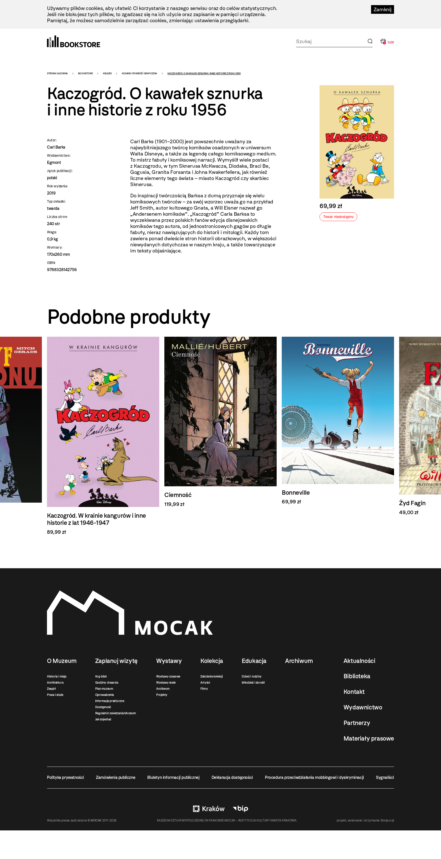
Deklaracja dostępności (232, 777)
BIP (240, 809)
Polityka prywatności (65, 777)
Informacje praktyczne (109, 701)
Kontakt (354, 691)
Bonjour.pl (387, 820)
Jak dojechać (103, 719)
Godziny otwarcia (106, 682)
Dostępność (103, 707)
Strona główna (57, 73)
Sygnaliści (385, 777)
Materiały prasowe (369, 738)
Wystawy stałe (166, 682)
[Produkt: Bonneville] (338, 421)
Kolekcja (211, 660)
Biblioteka (357, 676)
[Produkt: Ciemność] (220, 422)
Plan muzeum (104, 689)
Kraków (209, 809)
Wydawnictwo (363, 707)
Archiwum (163, 689)
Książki (107, 73)
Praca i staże (55, 695)
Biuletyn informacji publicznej (173, 777)
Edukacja (254, 660)
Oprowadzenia (104, 695)
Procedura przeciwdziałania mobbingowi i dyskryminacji (314, 777)
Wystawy (169, 660)
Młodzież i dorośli (253, 682)
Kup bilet (101, 676)
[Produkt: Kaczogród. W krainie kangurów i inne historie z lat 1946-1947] (103, 436)
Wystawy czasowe (168, 676)
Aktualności (359, 660)
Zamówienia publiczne (115, 777)
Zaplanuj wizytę (116, 660)
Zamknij (382, 9)
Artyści (205, 682)
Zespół (51, 689)
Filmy (204, 689)
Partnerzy (357, 723)
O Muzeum (62, 660)
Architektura (55, 682)
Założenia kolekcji (211, 676)
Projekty (161, 695)
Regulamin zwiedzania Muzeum (115, 713)
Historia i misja (56, 676)
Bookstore (85, 73)
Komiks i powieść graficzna (139, 73)
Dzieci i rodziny (252, 676)
